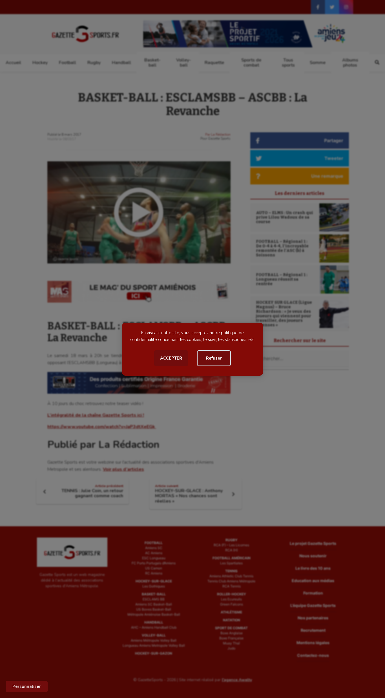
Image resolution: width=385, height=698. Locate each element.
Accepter (171, 358)
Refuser (214, 358)
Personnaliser (26, 686)
